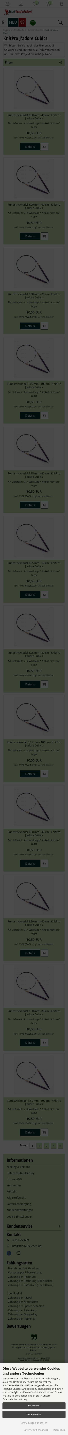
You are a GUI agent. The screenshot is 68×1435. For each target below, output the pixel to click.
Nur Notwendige (34, 1414)
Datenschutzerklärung (36, 1429)
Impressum (59, 1429)
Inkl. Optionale (34, 1406)
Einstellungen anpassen (34, 1422)
